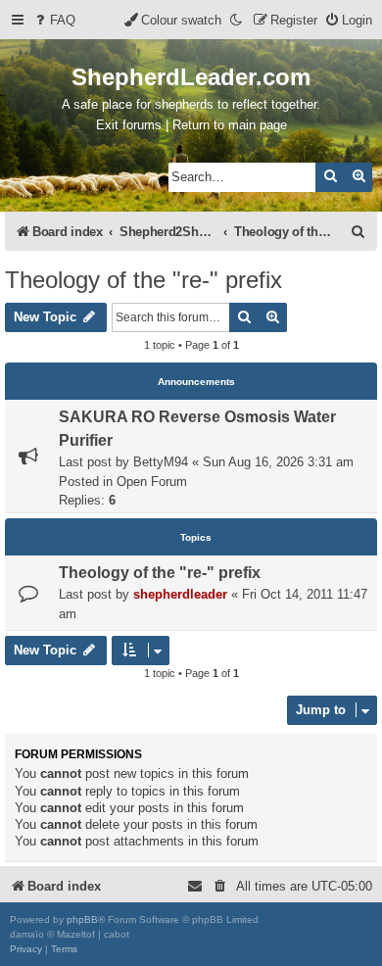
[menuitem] (53, 20)
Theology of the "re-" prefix (143, 279)
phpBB (82, 919)
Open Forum (152, 481)
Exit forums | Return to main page (191, 125)
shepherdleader (180, 594)
